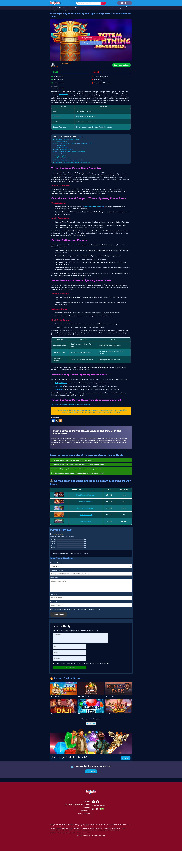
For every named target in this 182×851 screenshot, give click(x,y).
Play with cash (85, 405)
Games (56, 10)
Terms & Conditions (83, 814)
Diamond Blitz (85, 521)
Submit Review (59, 614)
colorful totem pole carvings (93, 207)
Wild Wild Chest (86, 515)
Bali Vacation (111, 714)
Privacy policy (85, 811)
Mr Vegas (58, 386)
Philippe (60, 88)
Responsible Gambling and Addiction (77, 805)
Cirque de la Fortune (85, 502)
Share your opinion (121, 65)
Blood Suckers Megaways (85, 495)
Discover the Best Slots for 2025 (69, 757)
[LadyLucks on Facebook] (97, 803)
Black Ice (81, 714)
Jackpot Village (61, 383)
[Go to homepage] (55, 3)
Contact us (86, 808)
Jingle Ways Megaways (85, 508)
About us (87, 802)
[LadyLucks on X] (93, 803)
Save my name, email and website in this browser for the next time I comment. (82, 663)
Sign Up (91, 771)
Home (51, 10)
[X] (57, 420)
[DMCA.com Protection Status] (101, 809)
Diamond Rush (56, 696)
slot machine (63, 94)
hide (80, 137)
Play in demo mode (92, 43)
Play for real (88, 38)
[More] (60, 420)
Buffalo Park (110, 696)
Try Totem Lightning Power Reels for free (65, 405)
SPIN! (124, 3)
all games (91, 723)
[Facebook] (53, 420)
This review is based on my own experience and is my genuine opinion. (77, 609)
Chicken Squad (83, 696)
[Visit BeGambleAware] (98, 806)
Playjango (59, 389)
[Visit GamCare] (92, 809)
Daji (52, 714)
